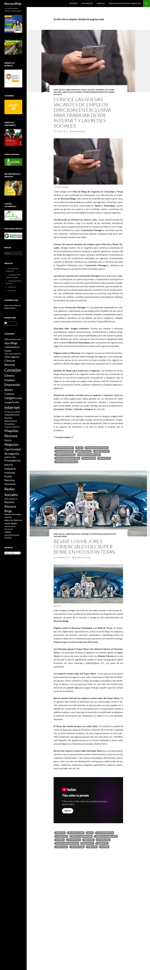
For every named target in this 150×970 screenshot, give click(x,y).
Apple (18, 339)
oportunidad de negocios (95, 92)
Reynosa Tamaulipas (12, 514)
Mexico (8, 440)
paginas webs (89, 458)
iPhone (10, 412)
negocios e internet (72, 92)
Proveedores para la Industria (12, 464)
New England (103, 840)
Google (91, 90)
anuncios (60, 833)
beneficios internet (64, 448)
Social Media (10, 523)
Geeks (84, 90)
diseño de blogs (84, 451)
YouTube (104, 847)
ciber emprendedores (12, 354)
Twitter (8, 532)
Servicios (101, 3)
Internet (100, 90)
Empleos (9, 380)
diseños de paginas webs (89, 455)
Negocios (11, 444)
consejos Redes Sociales (97, 448)
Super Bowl (102, 843)
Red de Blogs (104, 458)
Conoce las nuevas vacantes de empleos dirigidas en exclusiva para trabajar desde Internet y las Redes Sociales (82, 112)
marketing (88, 840)
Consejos (12, 369)
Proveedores (87, 3)
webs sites (92, 847)
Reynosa (9, 502)
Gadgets (10, 398)
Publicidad (9, 472)
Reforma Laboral (10, 499)
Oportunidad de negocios (67, 458)
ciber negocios (73, 90)
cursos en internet (64, 451)
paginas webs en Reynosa (67, 843)
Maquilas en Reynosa (11, 427)
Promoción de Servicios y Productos (125, 3)
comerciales (61, 836)
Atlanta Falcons (76, 833)
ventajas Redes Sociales (66, 462)
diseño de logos (102, 451)
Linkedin (17, 412)
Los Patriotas (74, 840)
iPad (6, 412)
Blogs (62, 90)
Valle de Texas (77, 847)
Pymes (8, 476)
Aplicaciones (10, 339)
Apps (56, 90)
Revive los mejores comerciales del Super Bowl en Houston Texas (84, 546)
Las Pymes (109, 90)
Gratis (15, 402)
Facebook (9, 394)
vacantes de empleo (11, 535)
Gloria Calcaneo (82, 557)
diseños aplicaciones (65, 455)
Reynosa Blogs (12, 3)
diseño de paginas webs (81, 836)
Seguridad (8, 517)
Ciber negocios (11, 356)
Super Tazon (61, 847)
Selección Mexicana (13, 520)
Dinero (9, 375)
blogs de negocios (105, 833)
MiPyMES (58, 92)
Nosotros (73, 3)
